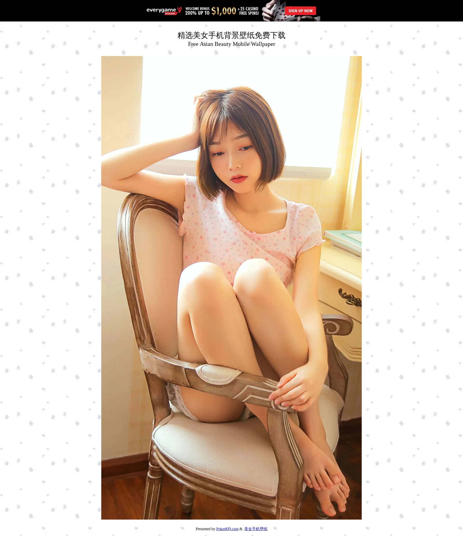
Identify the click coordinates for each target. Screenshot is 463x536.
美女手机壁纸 (255, 529)
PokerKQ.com (227, 529)
